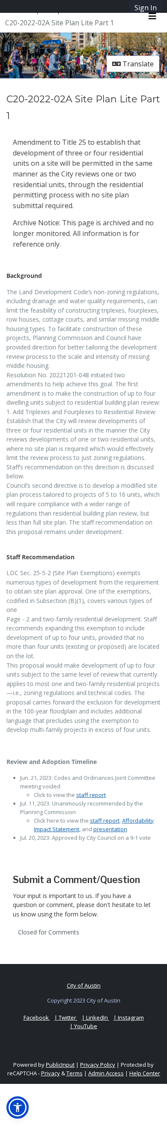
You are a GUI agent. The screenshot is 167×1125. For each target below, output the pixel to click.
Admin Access (106, 1073)
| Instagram (128, 1017)
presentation (110, 829)
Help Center (144, 1073)
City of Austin (84, 985)
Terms (74, 1073)
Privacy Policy (97, 1064)
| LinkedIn (95, 1017)
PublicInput (60, 1064)
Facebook (37, 1017)
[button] (18, 1107)
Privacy (50, 1073)
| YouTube (83, 1026)
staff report (91, 795)
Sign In (145, 7)
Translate (137, 64)
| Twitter (66, 1017)
